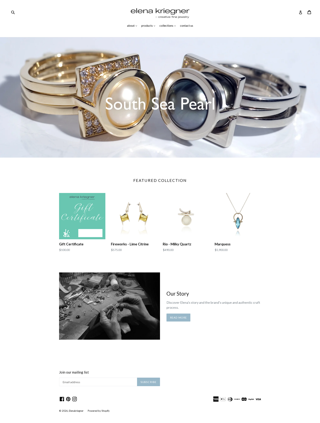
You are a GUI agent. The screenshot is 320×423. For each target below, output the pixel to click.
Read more (178, 317)
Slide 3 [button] (162, 152)
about (133, 25)
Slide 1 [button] (154, 152)
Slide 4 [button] (165, 152)
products (149, 25)
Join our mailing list (74, 372)
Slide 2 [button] (158, 152)
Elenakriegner (76, 410)
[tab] (154, 152)
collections (168, 25)
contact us (186, 25)
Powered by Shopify (99, 410)
